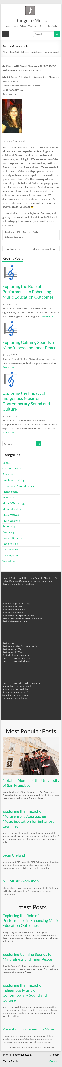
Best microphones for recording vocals (22, 618)
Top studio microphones (14, 697)
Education (8, 474)
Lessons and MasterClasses (18, 485)
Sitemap (54, 1054)
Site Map (29, 583)
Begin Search (17, 578)
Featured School (33, 578)
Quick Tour (47, 581)
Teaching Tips (10, 543)
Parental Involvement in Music (29, 1029)
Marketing (8, 497)
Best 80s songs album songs (16, 603)
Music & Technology (13, 503)
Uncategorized (10, 555)
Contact (54, 1061)
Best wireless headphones (15, 655)
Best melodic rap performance (18, 615)
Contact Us (16, 581)
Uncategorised (10, 549)
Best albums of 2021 (12, 606)
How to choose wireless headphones (21, 683)
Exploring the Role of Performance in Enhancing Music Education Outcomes (28, 292)
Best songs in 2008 (11, 649)
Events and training (13, 480)
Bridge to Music (31, 20)
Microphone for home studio (17, 686)
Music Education (11, 508)
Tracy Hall (14, 248)
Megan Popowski (43, 248)
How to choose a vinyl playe (16, 661)
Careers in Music (11, 468)
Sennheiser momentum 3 (15, 692)
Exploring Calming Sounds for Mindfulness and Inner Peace (29, 345)
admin (10, 232)
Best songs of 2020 (12, 652)
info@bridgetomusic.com (17, 1054)
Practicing (8, 532)
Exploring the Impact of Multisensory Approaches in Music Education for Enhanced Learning (29, 818)
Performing (8, 526)
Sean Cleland (14, 855)
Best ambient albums (13, 612)
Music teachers (15, 237)
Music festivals (10, 514)
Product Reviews (12, 537)
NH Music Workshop (21, 881)
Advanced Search (31, 581)
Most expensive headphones (16, 689)
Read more (47, 316)
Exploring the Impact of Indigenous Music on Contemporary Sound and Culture (26, 401)
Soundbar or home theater (15, 694)
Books (6, 462)
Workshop (8, 560)
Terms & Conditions (13, 583)
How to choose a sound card (16, 658)
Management (10, 491)
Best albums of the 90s (13, 609)
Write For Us (10, 1061)
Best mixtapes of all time (14, 621)
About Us (48, 578)
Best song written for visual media (19, 646)
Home (5, 578)
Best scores (8, 643)
